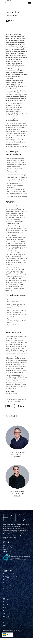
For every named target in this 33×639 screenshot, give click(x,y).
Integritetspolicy (8, 630)
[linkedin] (8, 542)
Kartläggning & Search (10, 577)
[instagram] (4, 542)
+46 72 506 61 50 (17, 454)
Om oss (5, 620)
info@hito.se (7, 551)
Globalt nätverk (8, 614)
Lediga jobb (7, 608)
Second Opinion (8, 580)
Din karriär (6, 617)
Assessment (7, 586)
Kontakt (5, 623)
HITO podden (7, 626)
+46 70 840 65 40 (17, 494)
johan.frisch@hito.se (17, 452)
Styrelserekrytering (9, 589)
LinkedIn (17, 457)
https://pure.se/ (11, 88)
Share (22, 406)
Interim (5, 583)
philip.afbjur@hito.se (17, 491)
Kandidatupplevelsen (10, 605)
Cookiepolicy (19, 630)
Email (11, 406)
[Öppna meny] (29, 3)
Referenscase (7, 611)
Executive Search (8, 574)
